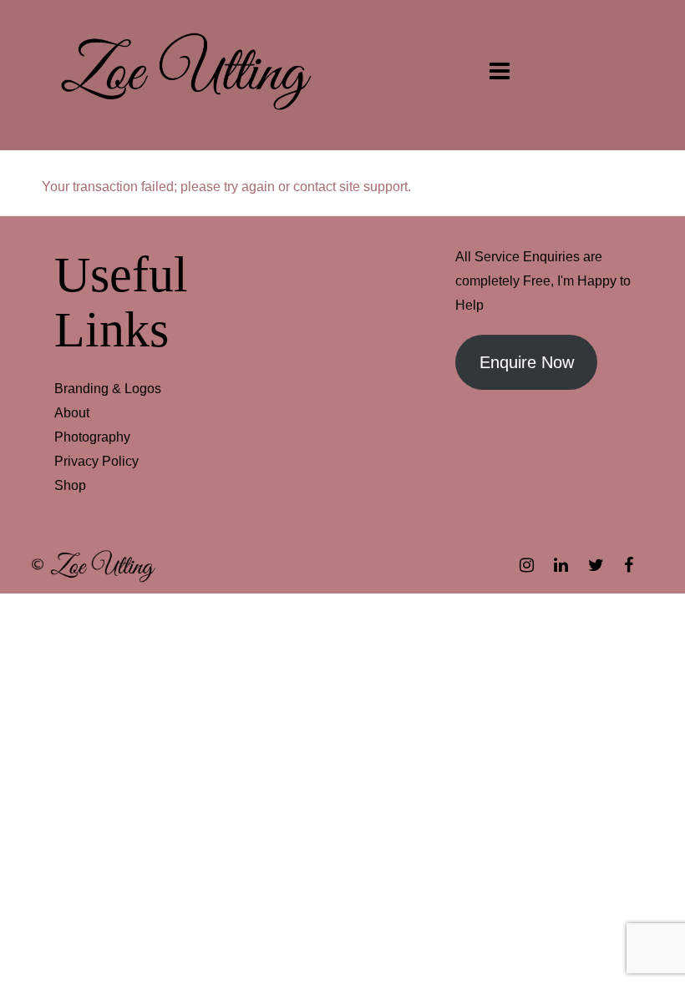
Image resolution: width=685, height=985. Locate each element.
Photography (92, 437)
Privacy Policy (96, 461)
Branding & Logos (107, 388)
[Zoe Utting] (186, 74)
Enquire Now (527, 362)
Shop (70, 485)
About (71, 413)
